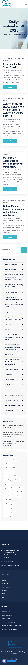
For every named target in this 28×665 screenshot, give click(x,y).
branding (8, 480)
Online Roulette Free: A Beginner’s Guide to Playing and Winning (14, 442)
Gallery (4, 597)
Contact (4, 590)
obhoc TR (8, 500)
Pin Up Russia (9, 385)
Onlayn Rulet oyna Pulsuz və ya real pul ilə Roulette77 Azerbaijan (13, 210)
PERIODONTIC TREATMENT (10, 629)
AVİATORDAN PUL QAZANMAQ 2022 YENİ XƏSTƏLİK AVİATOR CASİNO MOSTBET (13, 110)
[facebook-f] (11, 659)
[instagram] (16, 659)
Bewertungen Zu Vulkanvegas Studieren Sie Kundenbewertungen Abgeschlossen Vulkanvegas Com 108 (14, 302)
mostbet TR (8, 496)
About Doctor (6, 587)
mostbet (7, 492)
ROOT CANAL (6, 612)
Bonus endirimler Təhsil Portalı (12, 65)
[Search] (24, 250)
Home (4, 580)
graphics (8, 484)
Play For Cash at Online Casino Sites (13, 425)
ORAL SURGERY (6, 619)
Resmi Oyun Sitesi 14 (11, 400)
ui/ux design (9, 504)
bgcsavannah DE (10, 476)
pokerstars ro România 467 (13, 395)
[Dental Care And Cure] (8, 4)
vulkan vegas (9, 508)
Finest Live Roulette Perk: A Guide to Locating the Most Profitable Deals (13, 433)
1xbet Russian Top (10, 269)
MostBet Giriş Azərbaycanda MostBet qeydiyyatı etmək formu (13, 162)
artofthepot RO (10, 468)
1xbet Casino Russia (11, 264)
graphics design (10, 488)
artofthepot (9, 464)
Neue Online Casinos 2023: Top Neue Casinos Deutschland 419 (13, 362)
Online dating (9, 374)
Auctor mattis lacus (11, 292)
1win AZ (14, 460)
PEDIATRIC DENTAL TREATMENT (11, 626)
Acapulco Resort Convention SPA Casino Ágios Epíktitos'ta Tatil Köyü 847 (14, 277)
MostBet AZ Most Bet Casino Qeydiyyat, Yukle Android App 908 (14, 337)
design (17, 480)
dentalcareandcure (9, 58)
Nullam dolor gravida (11, 369)
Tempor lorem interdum (12, 405)
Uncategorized (9, 410)
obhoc (18, 496)
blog (6, 312)
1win (6, 460)
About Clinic (5, 583)
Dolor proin (8, 324)
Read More (10, 87)
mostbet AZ (18, 492)
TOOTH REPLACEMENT (8, 622)
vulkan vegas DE (10, 512)
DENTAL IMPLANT (7, 615)
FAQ (3, 594)
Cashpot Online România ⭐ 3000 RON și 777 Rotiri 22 (13, 318)
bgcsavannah (9, 472)
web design (8, 516)
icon (20, 488)
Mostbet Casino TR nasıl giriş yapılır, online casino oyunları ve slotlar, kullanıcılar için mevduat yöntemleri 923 (12, 349)
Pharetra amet (9, 379)
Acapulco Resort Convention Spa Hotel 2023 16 (14, 286)
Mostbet (7, 330)
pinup (7, 390)
